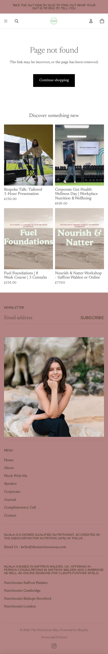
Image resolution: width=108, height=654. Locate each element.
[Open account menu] (90, 21)
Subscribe (92, 317)
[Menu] (6, 21)
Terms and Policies (54, 637)
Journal (10, 500)
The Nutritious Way (45, 630)
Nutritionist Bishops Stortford (27, 599)
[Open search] (16, 21)
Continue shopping (54, 80)
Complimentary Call (20, 507)
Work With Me (15, 476)
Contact (10, 515)
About (9, 468)
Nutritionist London (20, 606)
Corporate (12, 492)
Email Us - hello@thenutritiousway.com (35, 547)
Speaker (10, 484)
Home (9, 460)
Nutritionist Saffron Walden (25, 583)
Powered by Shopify (74, 630)
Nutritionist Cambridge (22, 591)
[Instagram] (54, 646)
